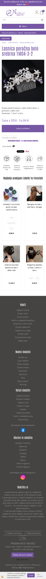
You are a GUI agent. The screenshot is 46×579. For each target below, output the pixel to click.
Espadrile (23, 449)
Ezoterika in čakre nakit (23, 323)
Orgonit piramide (23, 412)
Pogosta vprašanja (14, 533)
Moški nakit (23, 340)
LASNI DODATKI (13, 42)
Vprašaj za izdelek (9, 137)
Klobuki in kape (23, 405)
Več (11, 203)
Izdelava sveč (23, 402)
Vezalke (23, 409)
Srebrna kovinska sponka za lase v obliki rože (12, 267)
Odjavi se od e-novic (22, 559)
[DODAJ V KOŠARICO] (11, 266)
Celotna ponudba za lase (27, 42)
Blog (24, 537)
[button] (41, 81)
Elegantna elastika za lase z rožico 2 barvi (34, 267)
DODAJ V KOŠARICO (23, 128)
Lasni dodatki (23, 360)
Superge (23, 453)
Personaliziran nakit (23, 337)
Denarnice (23, 374)
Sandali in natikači (23, 443)
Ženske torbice (23, 367)
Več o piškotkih (39, 575)
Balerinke (23, 446)
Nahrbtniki (23, 370)
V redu (31, 575)
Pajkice (23, 460)
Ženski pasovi (23, 381)
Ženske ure (23, 357)
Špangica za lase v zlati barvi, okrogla (34, 205)
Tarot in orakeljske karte (23, 416)
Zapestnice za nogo (23, 330)
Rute (23, 377)
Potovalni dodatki (23, 399)
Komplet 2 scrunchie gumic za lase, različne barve (11, 207)
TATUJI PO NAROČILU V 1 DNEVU (12, 33)
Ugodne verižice (23, 310)
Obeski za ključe (23, 395)
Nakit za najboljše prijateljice (23, 320)
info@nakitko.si (28, 567)
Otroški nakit (23, 333)
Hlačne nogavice (23, 463)
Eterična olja (23, 419)
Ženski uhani (23, 313)
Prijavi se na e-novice (22, 554)
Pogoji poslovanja (34, 533)
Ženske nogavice (23, 466)
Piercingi (23, 384)
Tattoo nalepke (23, 364)
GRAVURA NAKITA (30, 33)
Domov (4, 42)
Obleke (23, 456)
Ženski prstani (23, 316)
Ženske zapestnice (23, 327)
